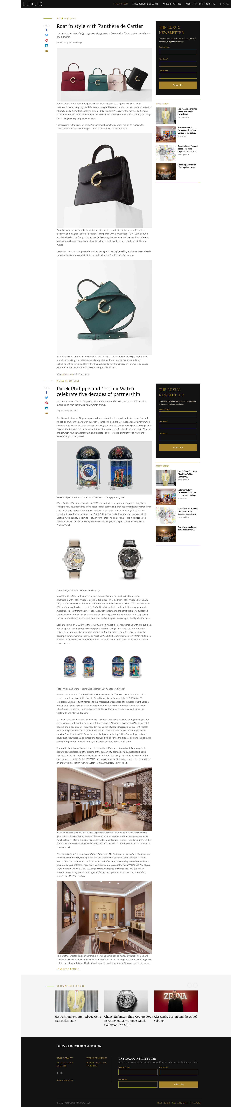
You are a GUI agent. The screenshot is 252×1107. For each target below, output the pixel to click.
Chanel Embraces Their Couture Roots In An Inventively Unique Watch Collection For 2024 (129, 1021)
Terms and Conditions (180, 1103)
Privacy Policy (195, 1103)
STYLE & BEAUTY (65, 1058)
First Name (163, 59)
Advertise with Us (65, 1080)
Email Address (164, 47)
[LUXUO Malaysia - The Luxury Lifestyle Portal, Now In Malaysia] (32, 3)
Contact (167, 1103)
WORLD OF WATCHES (96, 1058)
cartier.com (66, 374)
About (160, 1103)
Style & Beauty (120, 4)
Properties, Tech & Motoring (200, 4)
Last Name (163, 71)
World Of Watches (172, 4)
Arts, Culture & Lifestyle (145, 4)
